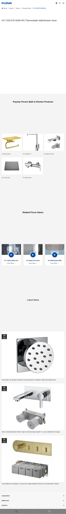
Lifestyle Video (26, 8)
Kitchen (4, 505)
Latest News (33, 300)
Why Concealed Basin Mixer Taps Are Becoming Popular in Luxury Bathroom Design (31, 432)
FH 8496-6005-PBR (55, 260)
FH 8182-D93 (27, 177)
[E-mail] (16, 511)
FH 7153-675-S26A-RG (39, 8)
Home (5, 8)
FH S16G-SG (6, 177)
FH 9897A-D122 (49, 154)
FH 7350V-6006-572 (11, 260)
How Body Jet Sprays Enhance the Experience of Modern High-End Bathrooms (29, 380)
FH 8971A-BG (6, 154)
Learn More (11, 263)
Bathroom (5, 500)
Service (11, 8)
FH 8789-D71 (27, 154)
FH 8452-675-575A (33, 260)
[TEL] (49, 511)
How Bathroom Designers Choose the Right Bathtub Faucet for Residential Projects (30, 484)
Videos (18, 8)
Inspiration (6, 496)
